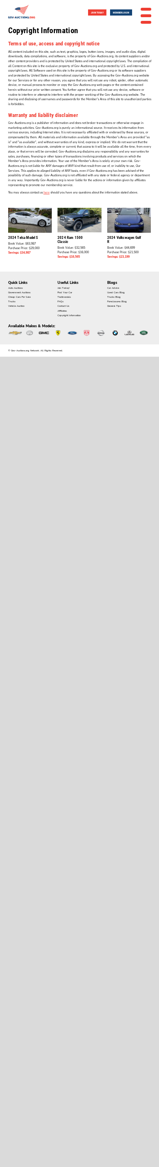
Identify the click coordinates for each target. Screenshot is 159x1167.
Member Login (121, 12)
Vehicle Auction (16, 306)
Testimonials (64, 297)
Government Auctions (19, 292)
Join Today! (63, 288)
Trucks (11, 301)
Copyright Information (69, 315)
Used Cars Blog (116, 292)
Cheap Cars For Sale (19, 297)
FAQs (60, 301)
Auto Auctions (15, 288)
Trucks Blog (114, 297)
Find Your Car (64, 292)
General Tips (114, 306)
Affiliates (62, 311)
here (47, 193)
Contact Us (63, 306)
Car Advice (113, 288)
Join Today (97, 12)
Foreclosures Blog (117, 301)
